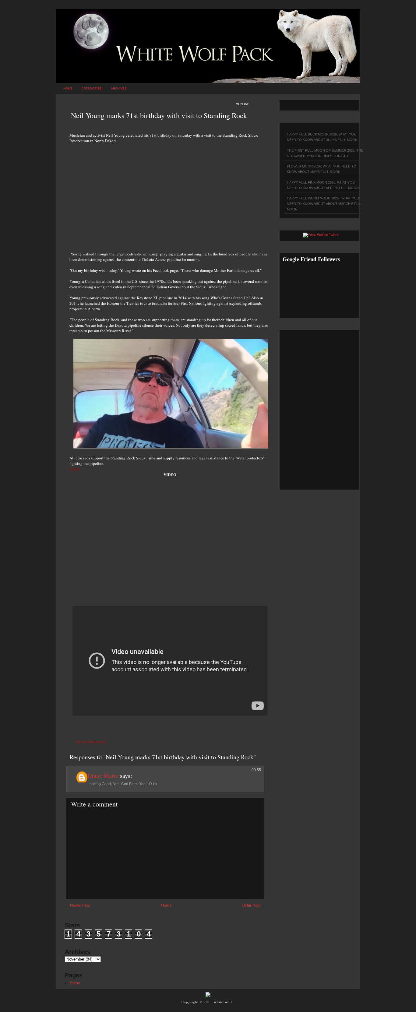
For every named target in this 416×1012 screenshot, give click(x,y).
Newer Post (80, 905)
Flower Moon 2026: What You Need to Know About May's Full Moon (321, 169)
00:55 (256, 770)
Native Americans (91, 742)
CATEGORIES (92, 88)
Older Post (251, 905)
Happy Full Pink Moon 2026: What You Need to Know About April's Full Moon (323, 185)
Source (75, 469)
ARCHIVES (119, 88)
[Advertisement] (170, 194)
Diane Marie (102, 775)
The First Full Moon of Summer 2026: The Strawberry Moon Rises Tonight (325, 153)
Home (67, 88)
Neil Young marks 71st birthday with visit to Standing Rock (159, 115)
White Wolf (223, 1002)
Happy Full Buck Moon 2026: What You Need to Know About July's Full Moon (322, 137)
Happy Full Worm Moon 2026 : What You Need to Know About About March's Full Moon (324, 203)
